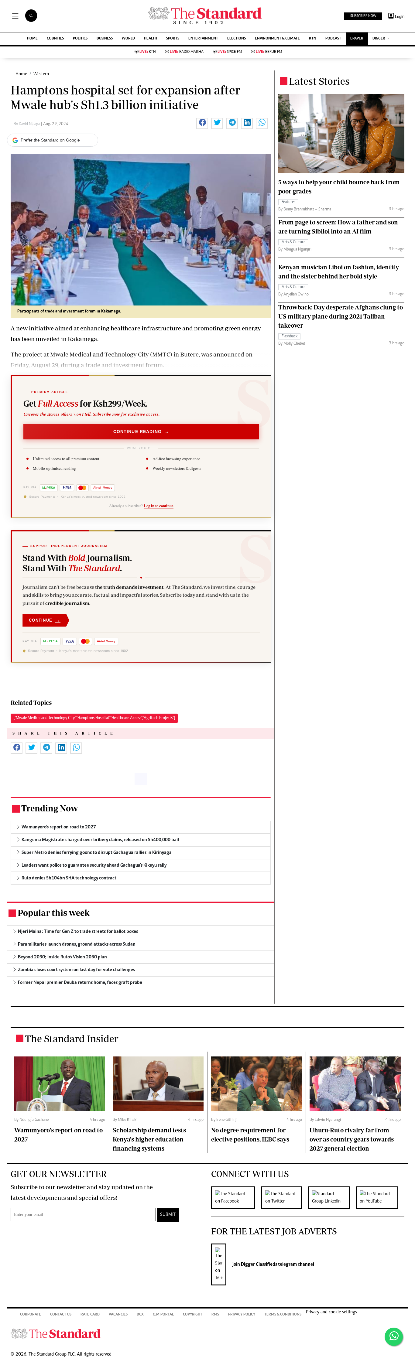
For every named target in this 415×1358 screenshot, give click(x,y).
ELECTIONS (236, 39)
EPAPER (356, 39)
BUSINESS (105, 39)
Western (41, 74)
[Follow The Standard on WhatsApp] (394, 1337)
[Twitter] (284, 1197)
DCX (140, 1315)
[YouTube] (380, 1197)
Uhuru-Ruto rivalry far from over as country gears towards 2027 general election (352, 1139)
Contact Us (60, 1315)
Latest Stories (319, 81)
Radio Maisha (187, 52)
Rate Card (90, 1315)
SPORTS (172, 39)
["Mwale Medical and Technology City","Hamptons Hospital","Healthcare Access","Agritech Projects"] (94, 718)
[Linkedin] (332, 1197)
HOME (32, 39)
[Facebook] (236, 1197)
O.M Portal (163, 1315)
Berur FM (269, 52)
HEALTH (150, 39)
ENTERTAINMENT (203, 39)
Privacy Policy (241, 1315)
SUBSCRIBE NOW (363, 16)
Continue (44, 620)
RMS (215, 1315)
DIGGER (379, 39)
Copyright (192, 1315)
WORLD (128, 39)
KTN (312, 39)
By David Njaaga (27, 124)
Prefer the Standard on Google (50, 140)
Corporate (30, 1315)
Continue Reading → (141, 431)
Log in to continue (158, 505)
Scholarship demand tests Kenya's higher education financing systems (149, 1139)
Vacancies (118, 1315)
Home (21, 74)
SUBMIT (168, 1214)
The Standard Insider (71, 1038)
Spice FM (230, 52)
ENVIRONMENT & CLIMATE (277, 39)
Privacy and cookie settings (331, 1312)
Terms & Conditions (282, 1315)
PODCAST (333, 39)
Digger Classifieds (258, 1264)
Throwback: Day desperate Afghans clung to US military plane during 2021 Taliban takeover (340, 316)
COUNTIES (55, 39)
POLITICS (80, 39)
